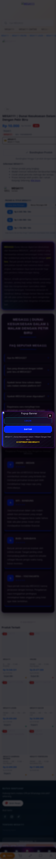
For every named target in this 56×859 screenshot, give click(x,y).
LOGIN (28, 420)
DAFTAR (28, 429)
